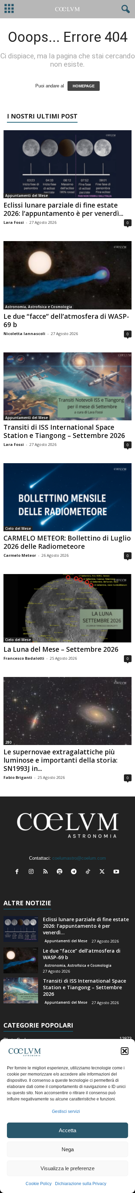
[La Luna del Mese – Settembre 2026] (67, 608)
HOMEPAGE (83, 86)
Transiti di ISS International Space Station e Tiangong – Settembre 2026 (64, 431)
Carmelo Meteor (19, 555)
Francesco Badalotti (23, 658)
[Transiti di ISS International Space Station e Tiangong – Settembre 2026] (67, 386)
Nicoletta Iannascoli (24, 333)
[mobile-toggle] (9, 9)
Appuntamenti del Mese (26, 195)
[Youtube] (117, 872)
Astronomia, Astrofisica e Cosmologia (38, 306)
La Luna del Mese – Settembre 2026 (60, 649)
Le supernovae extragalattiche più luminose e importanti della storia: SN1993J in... (60, 760)
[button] (124, 1051)
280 (8, 742)
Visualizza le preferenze (67, 1168)
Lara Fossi (13, 222)
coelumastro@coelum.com (79, 858)
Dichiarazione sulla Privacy (80, 1183)
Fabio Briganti (17, 777)
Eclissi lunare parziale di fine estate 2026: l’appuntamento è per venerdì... (63, 209)
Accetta (67, 1130)
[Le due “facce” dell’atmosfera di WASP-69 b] (67, 275)
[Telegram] (75, 872)
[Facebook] (18, 872)
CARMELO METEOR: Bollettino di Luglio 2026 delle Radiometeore (67, 542)
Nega (68, 1149)
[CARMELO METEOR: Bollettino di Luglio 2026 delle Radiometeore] (67, 497)
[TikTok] (89, 872)
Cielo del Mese (18, 528)
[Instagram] (33, 872)
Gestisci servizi (66, 1111)
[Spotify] (61, 872)
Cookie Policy (39, 1183)
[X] (104, 872)
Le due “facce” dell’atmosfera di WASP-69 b (66, 320)
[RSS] (47, 872)
